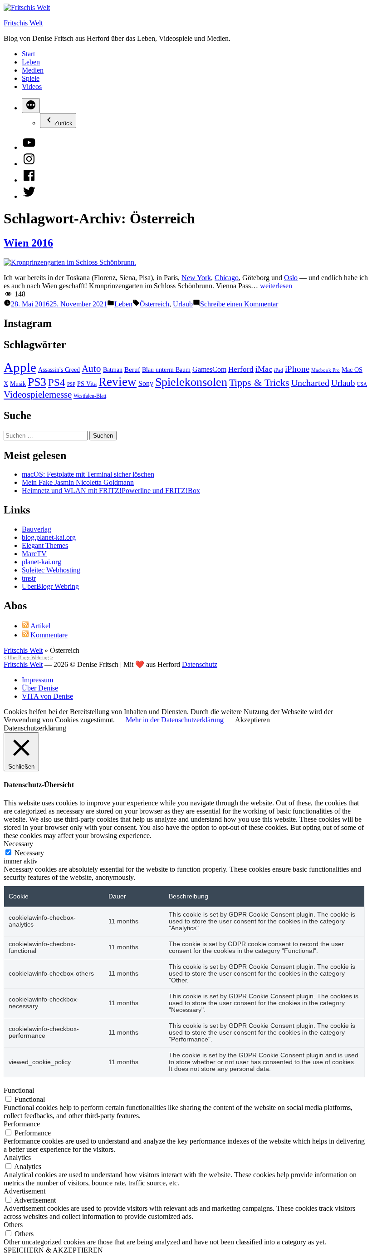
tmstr (29, 578)
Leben (31, 62)
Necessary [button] (18, 844)
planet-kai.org (41, 562)
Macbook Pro (325, 370)
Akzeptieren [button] (252, 720)
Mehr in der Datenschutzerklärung (175, 720)
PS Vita (87, 383)
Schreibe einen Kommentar (239, 304)
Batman (112, 369)
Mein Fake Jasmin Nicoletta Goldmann (78, 482)
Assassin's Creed (59, 369)
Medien (33, 70)
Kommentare (49, 635)
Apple (20, 367)
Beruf (132, 369)
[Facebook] (29, 180)
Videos (32, 86)
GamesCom (209, 369)
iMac (263, 369)
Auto (91, 368)
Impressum (37, 680)
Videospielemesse (38, 394)
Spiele (30, 78)
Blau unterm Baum (166, 369)
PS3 (37, 382)
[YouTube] (29, 147)
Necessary (29, 853)
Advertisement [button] (24, 1191)
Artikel (40, 626)
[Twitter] (29, 196)
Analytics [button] (17, 1157)
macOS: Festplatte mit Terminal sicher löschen (88, 474)
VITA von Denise (47, 696)
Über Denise (40, 688)
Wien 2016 (28, 243)
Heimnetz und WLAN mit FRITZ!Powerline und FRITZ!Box (111, 490)
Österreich (154, 304)
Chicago (227, 277)
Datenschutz (199, 664)
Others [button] (13, 1224)
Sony (145, 383)
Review (117, 382)
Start (28, 54)
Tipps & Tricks (259, 382)
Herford (241, 369)
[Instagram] (29, 164)
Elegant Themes (45, 545)
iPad (278, 370)
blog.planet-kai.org (49, 537)
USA (362, 384)
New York (196, 277)
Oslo (291, 277)
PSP (71, 384)
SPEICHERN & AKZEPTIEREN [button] (53, 1250)
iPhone (297, 369)
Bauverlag (36, 529)
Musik (18, 383)
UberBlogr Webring (50, 586)
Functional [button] (19, 1090)
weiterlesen (276, 286)
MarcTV (34, 553)
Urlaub (183, 304)
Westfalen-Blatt (89, 396)
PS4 (56, 382)
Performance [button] (22, 1124)
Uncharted (310, 383)
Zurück (63, 123)
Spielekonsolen (191, 382)
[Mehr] (31, 105)
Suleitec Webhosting (51, 570)
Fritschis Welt (23, 23)
